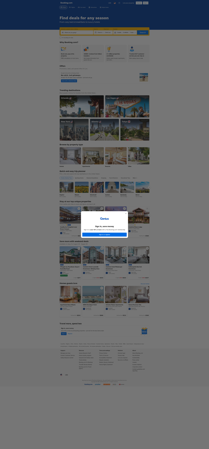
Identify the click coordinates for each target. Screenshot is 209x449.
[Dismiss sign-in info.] (125, 213)
